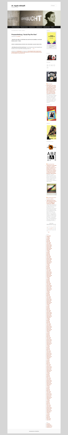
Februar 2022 (49, 296)
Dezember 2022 (49, 285)
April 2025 (48, 254)
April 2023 (48, 281)
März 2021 (48, 309)
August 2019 (49, 330)
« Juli (48, 232)
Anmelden (48, 423)
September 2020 (49, 316)
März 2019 (48, 336)
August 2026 (49, 235)
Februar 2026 (49, 242)
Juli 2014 (48, 399)
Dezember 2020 (49, 312)
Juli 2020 (48, 318)
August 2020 (49, 317)
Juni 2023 (48, 278)
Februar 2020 (49, 323)
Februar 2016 (49, 378)
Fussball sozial (13, 52)
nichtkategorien (19, 51)
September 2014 (49, 397)
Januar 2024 (48, 270)
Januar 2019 (48, 338)
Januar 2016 (48, 379)
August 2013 (49, 411)
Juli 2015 (48, 385)
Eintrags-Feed (49, 424)
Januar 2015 (48, 392)
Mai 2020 (48, 320)
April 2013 (48, 416)
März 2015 (48, 390)
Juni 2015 (48, 387)
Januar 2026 (48, 243)
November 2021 (49, 300)
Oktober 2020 (49, 314)
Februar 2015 (49, 391)
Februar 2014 (49, 405)
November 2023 (49, 273)
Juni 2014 (48, 400)
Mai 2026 (48, 239)
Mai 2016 (48, 374)
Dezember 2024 (49, 258)
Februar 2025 (49, 256)
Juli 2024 (48, 264)
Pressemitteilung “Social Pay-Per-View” (24, 34)
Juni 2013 (48, 414)
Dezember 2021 (49, 299)
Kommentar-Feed (49, 426)
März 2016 (48, 376)
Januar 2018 (48, 352)
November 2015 (49, 381)
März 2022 (48, 295)
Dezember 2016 (49, 366)
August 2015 (49, 384)
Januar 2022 (48, 298)
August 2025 (49, 249)
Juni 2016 (48, 373)
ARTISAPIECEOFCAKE (50, 164)
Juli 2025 (48, 250)
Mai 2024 (48, 266)
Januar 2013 (48, 419)
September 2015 (49, 383)
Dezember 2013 (49, 407)
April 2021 (48, 308)
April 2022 (48, 294)
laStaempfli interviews (24, 27)
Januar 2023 (48, 284)
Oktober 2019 (49, 328)
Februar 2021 (49, 310)
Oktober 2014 (49, 396)
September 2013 (49, 410)
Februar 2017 (49, 364)
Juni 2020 (48, 319)
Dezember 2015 (49, 380)
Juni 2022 (48, 292)
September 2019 (49, 329)
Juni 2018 (48, 346)
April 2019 (48, 335)
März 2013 (48, 417)
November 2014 (49, 394)
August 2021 (49, 303)
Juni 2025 (48, 251)
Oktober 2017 (49, 355)
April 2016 (48, 375)
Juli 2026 (48, 237)
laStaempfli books (39, 27)
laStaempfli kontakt (47, 27)
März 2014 (48, 404)
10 (47, 227)
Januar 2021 (48, 311)
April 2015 (48, 389)
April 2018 (48, 348)
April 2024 (48, 267)
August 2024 (49, 263)
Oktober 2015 (49, 382)
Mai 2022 (48, 293)
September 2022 (49, 288)
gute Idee (17, 52)
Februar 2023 (49, 283)
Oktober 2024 (49, 260)
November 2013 (49, 408)
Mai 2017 (48, 361)
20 (51, 228)
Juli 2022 (48, 291)
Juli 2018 (48, 345)
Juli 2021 (48, 304)
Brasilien (34, 51)
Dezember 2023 (49, 272)
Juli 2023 (48, 277)
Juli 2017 (48, 358)
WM (24, 53)
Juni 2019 (48, 332)
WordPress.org (49, 427)
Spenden (15, 53)
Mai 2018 (48, 347)
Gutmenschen (21, 52)
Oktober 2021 (49, 301)
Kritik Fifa (31, 52)
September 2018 (49, 343)
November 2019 (49, 327)
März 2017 (48, 363)
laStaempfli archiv (32, 27)
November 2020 (49, 313)
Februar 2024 (49, 269)
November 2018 (49, 340)
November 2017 (49, 354)
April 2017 (48, 362)
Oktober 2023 (49, 274)
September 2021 (49, 302)
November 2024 (49, 259)
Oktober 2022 (49, 287)
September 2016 (49, 370)
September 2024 (49, 261)
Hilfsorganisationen (27, 52)
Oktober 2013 (49, 409)
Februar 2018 (49, 351)
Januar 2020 (48, 325)
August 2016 (49, 371)
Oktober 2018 (49, 342)
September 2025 (49, 248)
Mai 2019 (48, 334)
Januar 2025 (48, 257)
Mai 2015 (48, 388)
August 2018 (49, 344)
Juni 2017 (48, 360)
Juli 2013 (48, 413)
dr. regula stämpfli (18, 5)
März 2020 (48, 322)
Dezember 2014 (49, 393)
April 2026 (48, 240)
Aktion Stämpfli (30, 51)
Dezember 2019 (49, 326)
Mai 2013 (48, 415)
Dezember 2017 (49, 353)
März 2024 (48, 268)
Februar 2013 (49, 418)
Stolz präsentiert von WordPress (34, 431)
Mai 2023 (48, 279)
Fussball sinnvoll (38, 51)
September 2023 (49, 275)
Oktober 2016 (49, 369)
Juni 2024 (48, 265)
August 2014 (49, 398)
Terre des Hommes (20, 53)
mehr (33, 48)
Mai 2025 (48, 252)
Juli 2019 (48, 331)
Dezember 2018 (49, 339)
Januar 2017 (48, 365)
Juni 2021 (48, 305)
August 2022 (49, 290)
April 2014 (48, 402)
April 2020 (48, 321)
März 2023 (48, 282)
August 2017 (49, 357)
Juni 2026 (48, 238)
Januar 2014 (48, 406)
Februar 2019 (49, 337)
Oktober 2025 (49, 247)
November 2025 (49, 246)
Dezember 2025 (49, 244)
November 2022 (49, 286)
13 (51, 227)
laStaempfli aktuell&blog (15, 27)
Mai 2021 (48, 307)
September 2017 (49, 356)
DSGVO (52, 27)
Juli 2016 (48, 372)
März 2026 (48, 241)
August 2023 (49, 276)
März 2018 (48, 349)
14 (52, 227)
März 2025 (48, 255)
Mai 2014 (48, 401)
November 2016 (49, 367)
